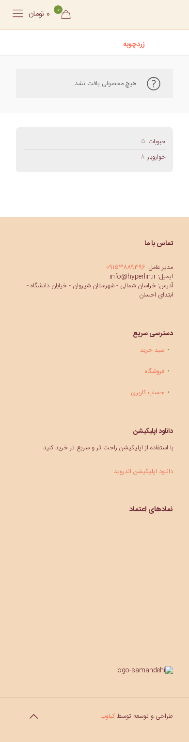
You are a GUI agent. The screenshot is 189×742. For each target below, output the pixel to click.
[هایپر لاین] (132, 14)
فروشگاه (154, 371)
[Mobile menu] (18, 14)
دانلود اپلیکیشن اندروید (143, 471)
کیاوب (107, 716)
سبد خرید (152, 350)
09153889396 (125, 267)
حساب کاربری (147, 392)
